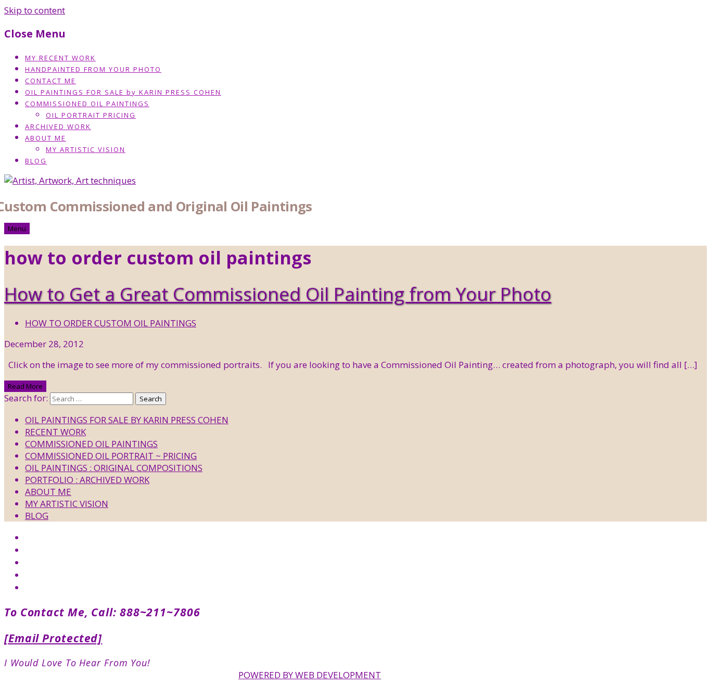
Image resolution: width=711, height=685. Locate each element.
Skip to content (34, 10)
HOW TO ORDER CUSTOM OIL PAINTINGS (110, 323)
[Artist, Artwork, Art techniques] (70, 180)
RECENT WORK (55, 432)
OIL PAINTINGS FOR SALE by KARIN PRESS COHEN (123, 92)
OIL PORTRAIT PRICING (91, 115)
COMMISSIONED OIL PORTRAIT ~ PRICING (111, 456)
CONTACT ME (50, 80)
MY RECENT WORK (60, 57)
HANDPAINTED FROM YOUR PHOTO (93, 69)
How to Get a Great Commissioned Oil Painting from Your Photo (277, 294)
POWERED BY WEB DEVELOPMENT (309, 675)
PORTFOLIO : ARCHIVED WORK (87, 480)
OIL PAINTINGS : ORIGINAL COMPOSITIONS (113, 468)
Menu (17, 228)
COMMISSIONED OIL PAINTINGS (87, 103)
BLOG (36, 161)
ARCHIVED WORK (58, 126)
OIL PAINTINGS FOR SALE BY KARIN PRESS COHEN (126, 420)
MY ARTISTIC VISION (85, 149)
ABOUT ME (45, 138)
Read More (25, 386)
